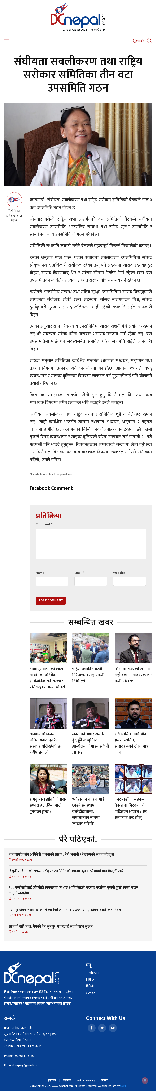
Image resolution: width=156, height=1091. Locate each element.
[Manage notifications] (145, 1080)
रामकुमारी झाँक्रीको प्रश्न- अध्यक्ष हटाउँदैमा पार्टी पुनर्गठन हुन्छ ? (48, 805)
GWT (123, 1086)
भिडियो (90, 986)
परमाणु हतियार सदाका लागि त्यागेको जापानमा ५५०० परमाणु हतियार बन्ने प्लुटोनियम (65, 910)
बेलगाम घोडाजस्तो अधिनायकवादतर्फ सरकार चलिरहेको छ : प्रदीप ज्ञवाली (46, 743)
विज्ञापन (67, 1080)
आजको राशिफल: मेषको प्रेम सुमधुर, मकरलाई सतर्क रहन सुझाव (51, 927)
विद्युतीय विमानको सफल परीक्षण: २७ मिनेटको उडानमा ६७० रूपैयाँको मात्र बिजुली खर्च (66, 871)
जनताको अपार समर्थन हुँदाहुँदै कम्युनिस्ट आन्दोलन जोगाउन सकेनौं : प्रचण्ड (90, 743)
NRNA (90, 979)
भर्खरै (140, 41)
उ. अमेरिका (92, 973)
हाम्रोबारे (52, 1080)
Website (119, 573)
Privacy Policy (86, 1080)
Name (41, 573)
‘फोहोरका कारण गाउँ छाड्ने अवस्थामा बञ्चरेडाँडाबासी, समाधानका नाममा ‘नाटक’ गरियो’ (88, 811)
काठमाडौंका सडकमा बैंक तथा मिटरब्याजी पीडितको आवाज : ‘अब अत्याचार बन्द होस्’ (131, 808)
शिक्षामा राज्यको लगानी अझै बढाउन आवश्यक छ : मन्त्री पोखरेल (133, 675)
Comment (44, 524)
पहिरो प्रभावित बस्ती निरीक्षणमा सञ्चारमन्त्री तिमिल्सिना (88, 675)
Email (79, 573)
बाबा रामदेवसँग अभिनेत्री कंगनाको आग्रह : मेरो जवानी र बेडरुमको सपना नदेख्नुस (61, 855)
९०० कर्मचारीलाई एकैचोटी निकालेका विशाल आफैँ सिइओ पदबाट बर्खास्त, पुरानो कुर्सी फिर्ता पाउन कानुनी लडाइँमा (73, 890)
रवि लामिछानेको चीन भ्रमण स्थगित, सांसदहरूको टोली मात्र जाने (131, 743)
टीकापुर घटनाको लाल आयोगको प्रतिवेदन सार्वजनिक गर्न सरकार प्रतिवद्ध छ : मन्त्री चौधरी (47, 678)
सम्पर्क (104, 1080)
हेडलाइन (91, 992)
